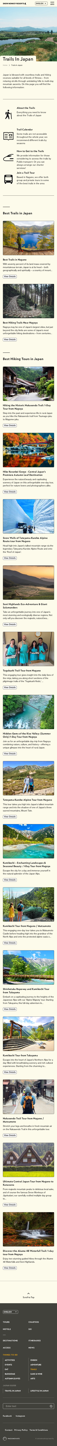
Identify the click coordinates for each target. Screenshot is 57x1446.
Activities (10, 1360)
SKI (30, 1329)
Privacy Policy (21, 1430)
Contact (8, 1430)
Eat (6, 1369)
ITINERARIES (34, 1340)
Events (8, 1364)
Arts (32, 1378)
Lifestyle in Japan (39, 1391)
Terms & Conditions (39, 1430)
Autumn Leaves (12, 1378)
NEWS (31, 1347)
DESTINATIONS (10, 1340)
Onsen (33, 1360)
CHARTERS (33, 1322)
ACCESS (7, 1347)
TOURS (6, 1322)
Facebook (7, 1416)
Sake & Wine (36, 1374)
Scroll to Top (28, 1297)
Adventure (35, 1364)
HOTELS (7, 1329)
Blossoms (10, 1374)
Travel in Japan (13, 1391)
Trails (33, 1369)
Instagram (20, 1416)
